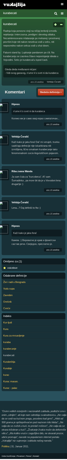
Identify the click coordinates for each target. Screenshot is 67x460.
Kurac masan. (10, 381)
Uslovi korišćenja (8, 456)
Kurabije (7, 368)
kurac (6, 374)
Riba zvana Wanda (22, 171)
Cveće (6, 308)
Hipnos (16, 104)
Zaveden (8, 295)
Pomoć (29, 456)
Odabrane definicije (15, 275)
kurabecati (10, 13)
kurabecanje (9, 348)
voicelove (12, 267)
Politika (5, 446)
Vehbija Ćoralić (54, 82)
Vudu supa (8, 288)
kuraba (7, 342)
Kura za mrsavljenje (13, 335)
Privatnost (21, 456)
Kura (5, 329)
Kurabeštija (9, 361)
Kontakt (36, 456)
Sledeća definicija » (51, 92)
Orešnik (7, 301)
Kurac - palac (10, 388)
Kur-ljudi (7, 322)
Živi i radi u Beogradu (14, 282)
